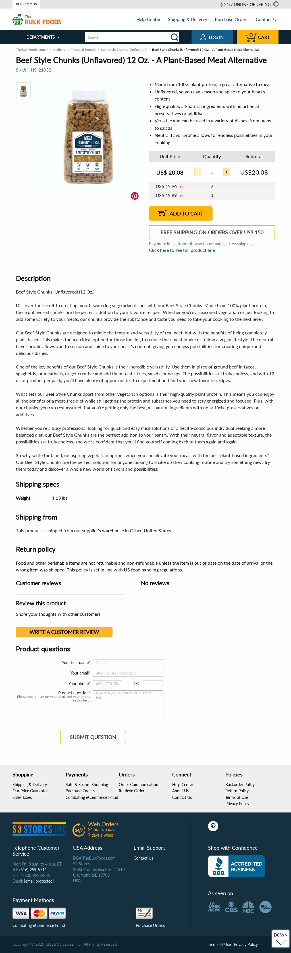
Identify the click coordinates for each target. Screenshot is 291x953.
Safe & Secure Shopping (87, 784)
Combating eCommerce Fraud (92, 797)
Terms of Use (236, 797)
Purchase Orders (231, 19)
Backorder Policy (240, 784)
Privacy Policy (237, 803)
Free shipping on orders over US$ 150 (212, 232)
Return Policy (237, 790)
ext (136, 682)
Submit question (93, 737)
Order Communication (138, 784)
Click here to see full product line (182, 250)
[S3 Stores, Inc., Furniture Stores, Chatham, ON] (236, 866)
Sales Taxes (22, 797)
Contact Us (267, 19)
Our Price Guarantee (30, 790)
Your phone (78, 683)
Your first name (75, 662)
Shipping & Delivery (187, 19)
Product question (73, 693)
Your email (79, 673)
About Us (180, 790)
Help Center (148, 19)
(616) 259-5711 (33, 869)
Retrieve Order (131, 790)
